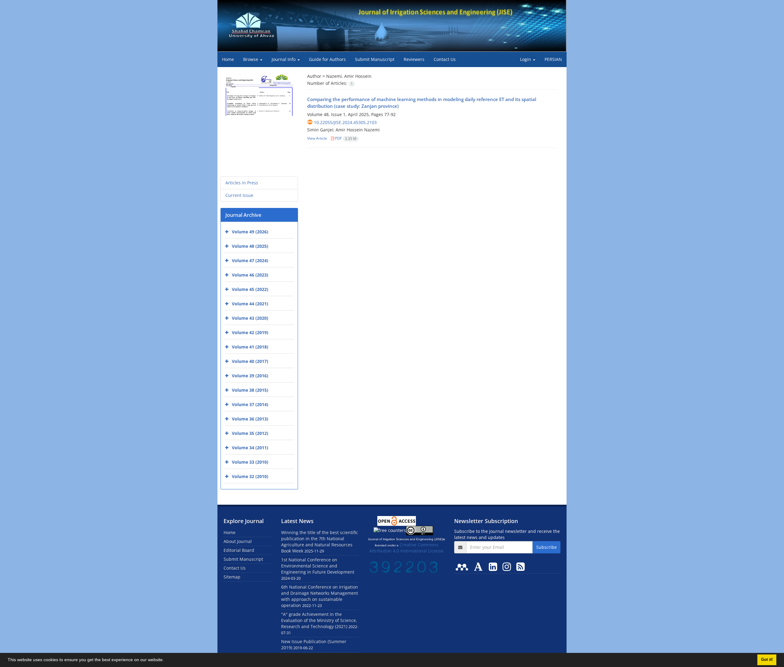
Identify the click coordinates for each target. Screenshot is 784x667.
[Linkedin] (494, 566)
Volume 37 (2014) (250, 404)
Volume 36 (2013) (250, 419)
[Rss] (520, 566)
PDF (345, 138)
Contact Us (445, 59)
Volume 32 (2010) (250, 476)
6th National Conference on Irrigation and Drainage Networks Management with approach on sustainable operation (319, 596)
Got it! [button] (767, 660)
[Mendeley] (463, 566)
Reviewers (414, 59)
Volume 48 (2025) (250, 246)
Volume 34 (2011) (250, 447)
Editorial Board (239, 550)
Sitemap (232, 577)
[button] (166, 660)
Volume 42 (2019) (250, 332)
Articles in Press (241, 183)
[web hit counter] (403, 566)
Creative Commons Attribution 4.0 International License (406, 548)
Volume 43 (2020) (250, 318)
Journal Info (284, 59)
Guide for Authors (327, 59)
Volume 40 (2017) (250, 361)
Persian (553, 59)
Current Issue (239, 195)
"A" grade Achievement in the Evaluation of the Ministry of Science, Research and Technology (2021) (319, 620)
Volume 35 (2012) (250, 433)
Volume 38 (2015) (250, 390)
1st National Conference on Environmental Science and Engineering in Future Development (317, 566)
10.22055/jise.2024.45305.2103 (345, 122)
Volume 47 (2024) (250, 260)
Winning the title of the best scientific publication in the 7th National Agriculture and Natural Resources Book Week (319, 541)
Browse (251, 59)
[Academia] (479, 566)
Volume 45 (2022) (250, 289)
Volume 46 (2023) (250, 275)
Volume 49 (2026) (250, 232)
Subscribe (546, 547)
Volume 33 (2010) (250, 462)
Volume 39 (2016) (250, 376)
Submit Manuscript (374, 59)
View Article (317, 138)
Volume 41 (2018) (250, 347)
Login (526, 59)
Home (228, 59)
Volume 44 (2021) (250, 304)
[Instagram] (508, 566)
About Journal (238, 541)
